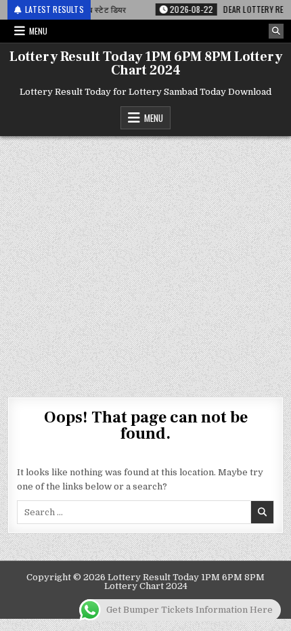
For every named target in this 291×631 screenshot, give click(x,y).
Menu (38, 31)
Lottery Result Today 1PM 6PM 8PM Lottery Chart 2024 (145, 63)
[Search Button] (276, 31)
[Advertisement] (145, 259)
